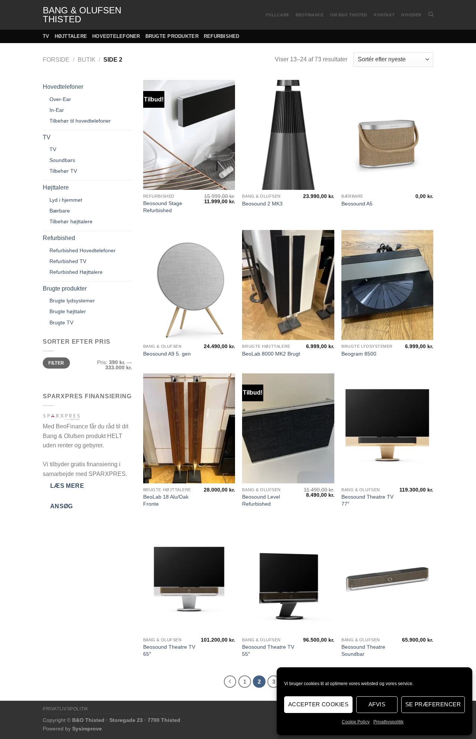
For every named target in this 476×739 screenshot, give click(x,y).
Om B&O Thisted (348, 15)
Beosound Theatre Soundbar (363, 650)
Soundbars (62, 160)
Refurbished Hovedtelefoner (82, 250)
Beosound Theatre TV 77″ (367, 500)
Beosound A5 (357, 204)
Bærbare (59, 211)
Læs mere (67, 486)
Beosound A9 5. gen (167, 354)
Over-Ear (60, 99)
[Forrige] (230, 681)
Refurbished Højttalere (76, 272)
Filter (56, 363)
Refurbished (221, 36)
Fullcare (277, 15)
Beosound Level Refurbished (261, 500)
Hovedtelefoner (116, 36)
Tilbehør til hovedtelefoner (80, 121)
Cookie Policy (356, 722)
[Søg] (430, 14)
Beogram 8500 (358, 354)
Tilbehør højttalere (71, 221)
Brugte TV (61, 322)
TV (46, 36)
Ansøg (61, 506)
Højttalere (71, 36)
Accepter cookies (318, 704)
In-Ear (56, 110)
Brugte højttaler (67, 311)
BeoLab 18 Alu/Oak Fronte (166, 500)
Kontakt (384, 15)
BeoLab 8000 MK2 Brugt (271, 354)
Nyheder (411, 15)
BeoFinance (310, 15)
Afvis (377, 704)
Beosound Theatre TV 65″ (169, 650)
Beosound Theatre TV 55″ (268, 650)
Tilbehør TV (63, 171)
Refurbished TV (67, 261)
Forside (56, 59)
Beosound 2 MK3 (262, 204)
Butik (87, 59)
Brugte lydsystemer (72, 301)
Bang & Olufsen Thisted (82, 15)
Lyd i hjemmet (65, 200)
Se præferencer (433, 704)
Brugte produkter (172, 36)
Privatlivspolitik (388, 722)
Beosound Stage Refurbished (162, 206)
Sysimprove (87, 729)
